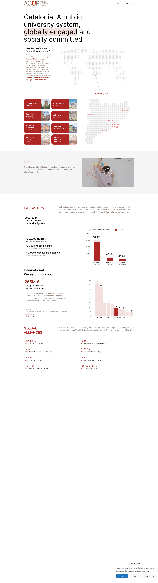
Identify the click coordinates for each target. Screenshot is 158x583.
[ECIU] (131, 342)
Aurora (84, 357)
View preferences (149, 576)
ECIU (83, 341)
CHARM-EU (31, 341)
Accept (122, 576)
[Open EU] (75, 367)
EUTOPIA (85, 349)
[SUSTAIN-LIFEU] (131, 367)
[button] (108, 172)
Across (28, 357)
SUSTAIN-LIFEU (89, 366)
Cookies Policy (131, 580)
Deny (135, 576)
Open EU (29, 366)
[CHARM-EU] (75, 342)
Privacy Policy (139, 580)
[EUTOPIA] (131, 350)
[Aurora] (131, 358)
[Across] (75, 358)
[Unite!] (75, 350)
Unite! (28, 349)
